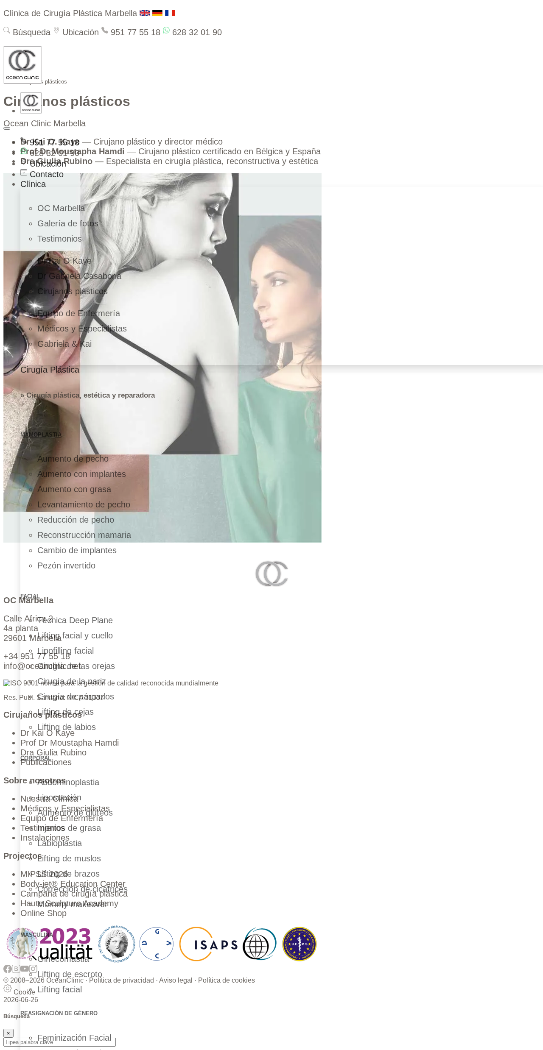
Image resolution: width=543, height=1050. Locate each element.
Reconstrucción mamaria (84, 535)
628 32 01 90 (196, 32)
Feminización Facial (74, 1037)
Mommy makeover (72, 904)
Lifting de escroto (69, 974)
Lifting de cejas (65, 711)
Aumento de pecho (73, 458)
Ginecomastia (63, 959)
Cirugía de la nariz (71, 681)
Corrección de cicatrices (82, 889)
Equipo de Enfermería (78, 313)
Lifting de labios (66, 727)
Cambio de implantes (77, 550)
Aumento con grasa (74, 489)
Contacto (45, 174)
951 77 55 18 (134, 32)
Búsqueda (30, 32)
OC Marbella (61, 208)
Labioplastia (59, 843)
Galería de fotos (67, 223)
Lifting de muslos (69, 858)
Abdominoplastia (68, 782)
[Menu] (6, 128)
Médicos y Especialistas (82, 328)
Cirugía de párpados (75, 696)
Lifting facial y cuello (75, 635)
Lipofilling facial (65, 650)
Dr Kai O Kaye (64, 260)
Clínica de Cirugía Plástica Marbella (70, 13)
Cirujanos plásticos (72, 291)
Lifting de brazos (68, 873)
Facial (30, 596)
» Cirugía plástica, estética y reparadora (87, 395)
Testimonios (59, 238)
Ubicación (79, 32)
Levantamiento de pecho (83, 504)
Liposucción (59, 797)
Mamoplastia (41, 435)
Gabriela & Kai (64, 343)
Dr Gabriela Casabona (79, 276)
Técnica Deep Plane (75, 620)
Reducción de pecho (75, 519)
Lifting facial (59, 989)
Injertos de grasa (69, 828)
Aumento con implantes (81, 474)
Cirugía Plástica (49, 369)
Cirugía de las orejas (76, 666)
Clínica (33, 184)
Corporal (35, 758)
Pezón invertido (66, 565)
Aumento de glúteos (75, 812)
